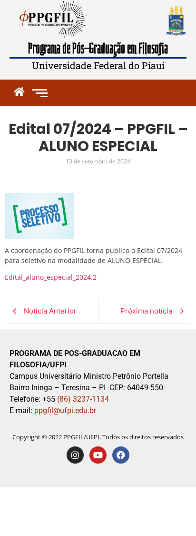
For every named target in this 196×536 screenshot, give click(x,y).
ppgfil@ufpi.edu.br (64, 410)
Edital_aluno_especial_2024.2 (51, 277)
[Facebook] (120, 455)
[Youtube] (98, 455)
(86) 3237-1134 (83, 399)
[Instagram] (75, 455)
